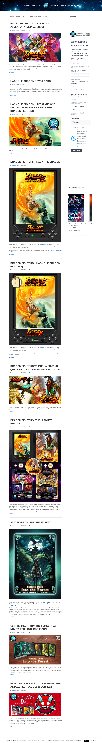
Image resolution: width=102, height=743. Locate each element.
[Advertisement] (80, 264)
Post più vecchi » (57, 734)
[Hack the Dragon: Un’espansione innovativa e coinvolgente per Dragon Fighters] (35, 131)
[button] (90, 192)
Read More (93, 740)
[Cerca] (77, 5)
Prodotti (71, 5)
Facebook (72, 16)
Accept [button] (86, 740)
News (33, 5)
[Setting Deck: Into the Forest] (35, 564)
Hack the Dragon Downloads (30, 81)
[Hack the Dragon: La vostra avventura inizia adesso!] (35, 47)
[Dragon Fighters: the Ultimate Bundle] (35, 465)
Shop (62, 5)
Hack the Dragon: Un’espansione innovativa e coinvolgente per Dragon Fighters (32, 107)
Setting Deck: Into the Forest (30, 522)
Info (38, 5)
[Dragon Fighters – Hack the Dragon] (35, 204)
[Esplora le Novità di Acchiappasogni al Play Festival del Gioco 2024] (35, 704)
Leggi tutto (12, 72)
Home (26, 5)
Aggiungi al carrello (87, 230)
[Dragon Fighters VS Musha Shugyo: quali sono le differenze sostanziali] (35, 390)
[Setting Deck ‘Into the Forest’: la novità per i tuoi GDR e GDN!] (35, 649)
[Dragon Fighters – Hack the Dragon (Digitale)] (35, 308)
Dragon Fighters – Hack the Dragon (35, 161)
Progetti (54, 5)
